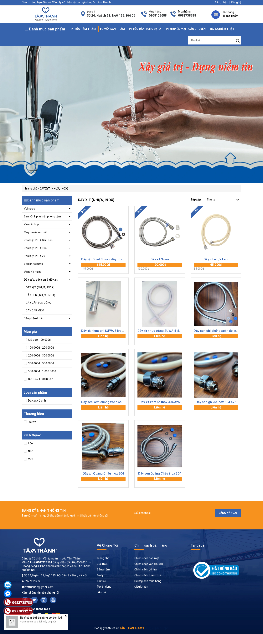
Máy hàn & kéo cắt (35, 232)
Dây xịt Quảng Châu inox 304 (103, 473)
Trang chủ (103, 558)
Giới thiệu (102, 563)
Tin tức (101, 581)
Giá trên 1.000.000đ (40, 379)
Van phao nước (33, 263)
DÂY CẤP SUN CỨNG (38, 302)
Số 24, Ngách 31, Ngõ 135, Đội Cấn (112, 15)
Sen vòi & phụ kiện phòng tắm (42, 216)
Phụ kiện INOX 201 (35, 255)
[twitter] (34, 600)
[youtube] (53, 600)
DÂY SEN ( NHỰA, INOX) (40, 295)
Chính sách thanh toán (148, 575)
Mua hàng (103, 266)
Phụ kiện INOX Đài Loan (38, 240)
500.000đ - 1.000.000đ (42, 371)
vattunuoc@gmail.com (39, 587)
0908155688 (158, 15)
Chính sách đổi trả (145, 569)
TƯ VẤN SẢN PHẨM (112, 28)
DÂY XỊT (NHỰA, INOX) (40, 287)
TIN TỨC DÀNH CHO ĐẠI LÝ (144, 28)
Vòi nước (29, 208)
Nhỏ (30, 451)
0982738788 (187, 15)
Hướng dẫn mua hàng (148, 581)
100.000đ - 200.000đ (41, 347)
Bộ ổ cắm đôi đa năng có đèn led (41, 617)
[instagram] (43, 600)
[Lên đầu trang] (257, 441)
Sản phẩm (103, 569)
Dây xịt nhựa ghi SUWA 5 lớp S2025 (106, 331)
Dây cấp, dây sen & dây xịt (41, 279)
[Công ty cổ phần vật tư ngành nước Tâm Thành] (45, 13)
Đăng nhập (221, 2)
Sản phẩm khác (33, 318)
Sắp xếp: (196, 199)
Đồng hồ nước (32, 271)
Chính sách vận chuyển (148, 563)
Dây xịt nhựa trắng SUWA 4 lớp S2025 (164, 331)
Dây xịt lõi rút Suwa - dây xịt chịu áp (106, 259)
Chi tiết (103, 338)
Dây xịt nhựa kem (216, 259)
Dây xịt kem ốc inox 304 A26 (160, 402)
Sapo (165, 628)
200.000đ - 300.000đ (41, 355)
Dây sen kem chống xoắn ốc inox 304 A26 (111, 402)
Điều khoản (141, 586)
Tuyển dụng (104, 586)
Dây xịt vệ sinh (37, 400)
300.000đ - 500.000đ (41, 363)
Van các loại (31, 224)
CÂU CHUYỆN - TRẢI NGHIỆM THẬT (211, 28)
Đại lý (100, 575)
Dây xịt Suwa (160, 259)
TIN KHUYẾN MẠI (175, 28)
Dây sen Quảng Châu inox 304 (159, 473)
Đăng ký (236, 2)
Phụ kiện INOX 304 (35, 248)
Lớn (30, 443)
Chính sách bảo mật (146, 558)
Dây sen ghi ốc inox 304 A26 (216, 402)
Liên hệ (101, 592)
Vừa (30, 459)
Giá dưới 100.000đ (39, 339)
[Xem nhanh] (103, 232)
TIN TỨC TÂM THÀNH (83, 28)
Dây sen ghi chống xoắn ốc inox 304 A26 (223, 331)
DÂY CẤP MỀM (35, 310)
